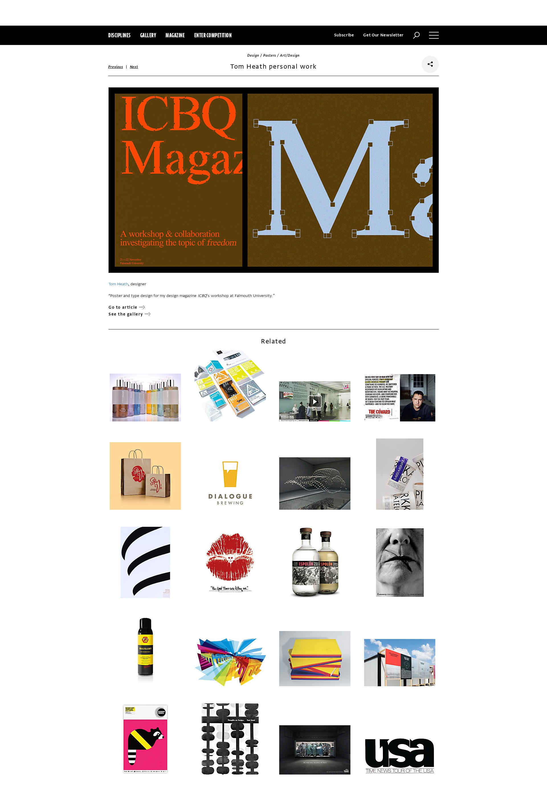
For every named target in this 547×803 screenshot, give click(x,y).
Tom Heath (118, 284)
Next (134, 67)
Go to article (123, 307)
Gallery (148, 35)
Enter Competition (213, 35)
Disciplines (119, 35)
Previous (115, 67)
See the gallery (126, 314)
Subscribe (344, 35)
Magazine (175, 35)
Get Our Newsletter (383, 35)
